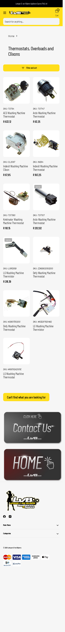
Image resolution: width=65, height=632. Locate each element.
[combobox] (31, 21)
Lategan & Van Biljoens (14, 548)
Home (11, 36)
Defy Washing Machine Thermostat (44, 274)
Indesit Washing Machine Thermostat (45, 167)
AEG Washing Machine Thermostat (14, 114)
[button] (4, 12)
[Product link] (16, 90)
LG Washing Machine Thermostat (13, 375)
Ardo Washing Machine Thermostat (44, 114)
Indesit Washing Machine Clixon (15, 167)
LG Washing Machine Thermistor (13, 274)
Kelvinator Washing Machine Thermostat (13, 221)
